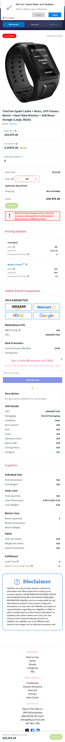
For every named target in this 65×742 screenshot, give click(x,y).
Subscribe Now (32, 380)
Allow (55, 14)
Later (38, 14)
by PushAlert (9, 18)
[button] (32, 360)
